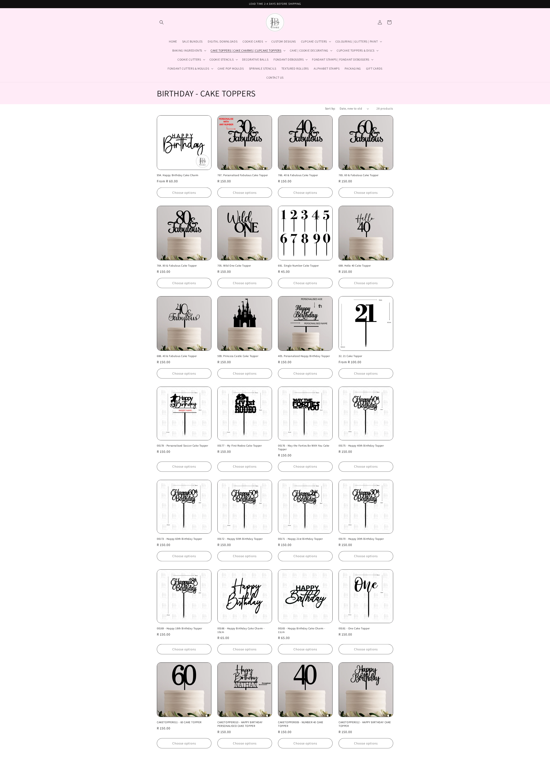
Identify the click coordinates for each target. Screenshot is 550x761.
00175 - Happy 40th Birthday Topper (361, 445)
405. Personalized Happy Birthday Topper (304, 356)
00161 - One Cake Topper (354, 628)
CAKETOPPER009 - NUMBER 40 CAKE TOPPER (300, 724)
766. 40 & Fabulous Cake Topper (298, 175)
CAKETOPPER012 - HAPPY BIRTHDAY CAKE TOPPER (365, 724)
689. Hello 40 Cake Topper (355, 265)
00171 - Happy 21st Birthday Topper (300, 539)
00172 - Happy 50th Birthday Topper (240, 539)
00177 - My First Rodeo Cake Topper (239, 445)
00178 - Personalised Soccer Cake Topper (182, 445)
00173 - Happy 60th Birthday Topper (179, 539)
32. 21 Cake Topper (350, 356)
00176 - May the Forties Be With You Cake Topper (303, 447)
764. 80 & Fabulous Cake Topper (177, 265)
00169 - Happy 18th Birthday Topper (179, 628)
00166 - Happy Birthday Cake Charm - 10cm (241, 630)
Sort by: (330, 108)
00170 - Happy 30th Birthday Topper (361, 539)
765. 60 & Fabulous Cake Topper (359, 175)
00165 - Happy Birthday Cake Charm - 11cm (301, 630)
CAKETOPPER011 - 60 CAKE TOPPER (179, 722)
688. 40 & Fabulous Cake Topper (177, 356)
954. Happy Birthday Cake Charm (178, 175)
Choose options (184, 193)
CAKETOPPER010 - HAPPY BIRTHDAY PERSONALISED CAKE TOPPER (240, 724)
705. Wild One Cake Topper (234, 265)
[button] (161, 22)
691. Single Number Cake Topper (298, 265)
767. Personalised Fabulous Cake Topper (242, 175)
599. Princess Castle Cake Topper (237, 356)
